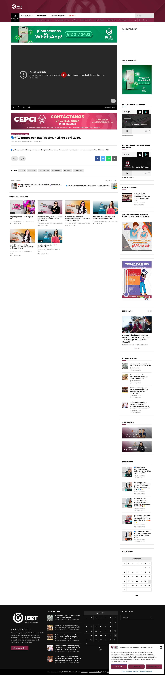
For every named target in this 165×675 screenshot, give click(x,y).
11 (128, 577)
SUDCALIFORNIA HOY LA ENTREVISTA (19, 134)
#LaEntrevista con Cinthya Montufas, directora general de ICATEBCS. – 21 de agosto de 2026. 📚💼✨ (142, 502)
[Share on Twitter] (103, 158)
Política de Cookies (126, 671)
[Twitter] (135, 20)
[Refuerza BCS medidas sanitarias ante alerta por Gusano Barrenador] (125, 377)
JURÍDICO (75, 20)
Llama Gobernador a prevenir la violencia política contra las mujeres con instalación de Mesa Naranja (68, 658)
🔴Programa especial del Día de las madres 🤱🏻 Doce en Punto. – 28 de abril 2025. (40, 186)
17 (124, 581)
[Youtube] (139, 20)
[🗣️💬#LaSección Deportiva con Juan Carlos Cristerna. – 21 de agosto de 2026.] (127, 472)
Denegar (136, 667)
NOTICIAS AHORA (27, 16)
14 (141, 577)
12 (132, 577)
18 (128, 581)
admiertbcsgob (140, 202)
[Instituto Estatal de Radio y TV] (17, 6)
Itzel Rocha (67, 170)
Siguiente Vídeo (111, 180)
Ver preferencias (153, 667)
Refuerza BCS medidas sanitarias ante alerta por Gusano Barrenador (139, 377)
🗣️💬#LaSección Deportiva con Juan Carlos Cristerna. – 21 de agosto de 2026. (142, 470)
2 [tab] (136, 348)
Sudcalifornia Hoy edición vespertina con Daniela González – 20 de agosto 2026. (77, 218)
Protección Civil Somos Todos (137, 447)
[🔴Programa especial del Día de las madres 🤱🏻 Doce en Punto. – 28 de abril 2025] (14, 186)
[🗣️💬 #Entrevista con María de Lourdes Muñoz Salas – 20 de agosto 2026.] (127, 536)
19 (132, 581)
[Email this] (114, 158)
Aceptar (119, 667)
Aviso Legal (84, 672)
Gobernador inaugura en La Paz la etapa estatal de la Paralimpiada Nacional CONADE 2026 (139, 390)
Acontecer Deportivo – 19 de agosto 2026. (47, 246)
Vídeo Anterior (16, 180)
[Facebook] (132, 20)
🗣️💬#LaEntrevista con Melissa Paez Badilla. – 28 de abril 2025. (88, 186)
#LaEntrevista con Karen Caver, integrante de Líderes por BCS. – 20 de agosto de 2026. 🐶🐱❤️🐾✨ (142, 518)
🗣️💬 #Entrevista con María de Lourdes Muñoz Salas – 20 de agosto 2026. (142, 534)
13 (137, 577)
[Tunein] (151, 20)
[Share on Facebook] (97, 158)
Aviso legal (149, 671)
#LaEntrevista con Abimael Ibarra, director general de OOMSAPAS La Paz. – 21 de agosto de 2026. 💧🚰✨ (142, 485)
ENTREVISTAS (32, 170)
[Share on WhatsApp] (108, 158)
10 (124, 577)
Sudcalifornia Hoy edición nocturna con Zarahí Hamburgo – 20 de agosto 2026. (50, 218)
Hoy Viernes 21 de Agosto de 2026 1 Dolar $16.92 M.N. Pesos (140, 365)
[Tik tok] (147, 20)
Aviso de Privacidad (139, 671)
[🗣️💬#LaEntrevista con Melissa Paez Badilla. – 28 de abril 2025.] (114, 186)
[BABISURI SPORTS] (137, 432)
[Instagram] (143, 20)
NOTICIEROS (41, 16)
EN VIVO (71, 16)
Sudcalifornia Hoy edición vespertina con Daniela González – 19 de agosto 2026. (22, 247)
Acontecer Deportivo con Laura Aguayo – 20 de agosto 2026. (104, 218)
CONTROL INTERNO (85, 20)
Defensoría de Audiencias (43, 20)
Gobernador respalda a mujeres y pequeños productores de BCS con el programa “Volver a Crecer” (140, 405)
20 (137, 581)
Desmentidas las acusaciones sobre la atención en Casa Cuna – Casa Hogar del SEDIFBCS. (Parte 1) (136, 338)
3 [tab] (138, 348)
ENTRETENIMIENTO (57, 16)
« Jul (136, 593)
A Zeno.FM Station (127, 135)
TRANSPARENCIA (111, 20)
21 (141, 581)
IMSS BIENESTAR (44, 170)
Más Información (19, 648)
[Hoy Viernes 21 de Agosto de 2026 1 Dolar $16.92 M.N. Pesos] (125, 366)
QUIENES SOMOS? (123, 20)
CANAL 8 (22, 170)
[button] (161, 647)
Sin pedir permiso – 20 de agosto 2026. (21, 218)
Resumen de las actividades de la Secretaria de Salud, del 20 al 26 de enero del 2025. (142, 196)
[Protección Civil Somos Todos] (137, 446)
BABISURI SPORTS (132, 434)
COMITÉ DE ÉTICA (99, 20)
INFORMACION (56, 170)
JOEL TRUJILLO (78, 170)
